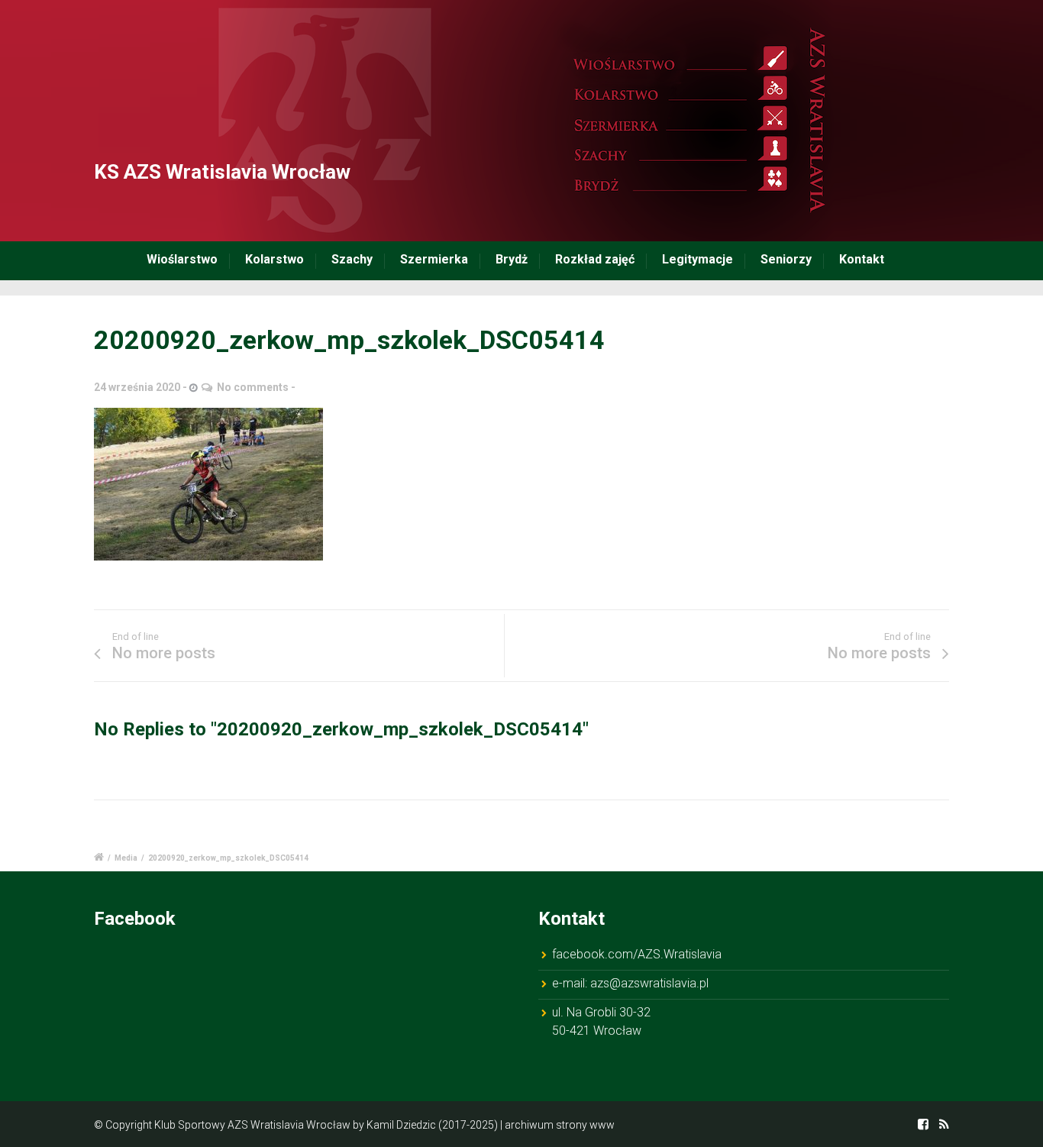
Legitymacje (697, 259)
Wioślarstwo (182, 259)
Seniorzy (786, 259)
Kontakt (861, 259)
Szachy (352, 259)
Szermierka (434, 259)
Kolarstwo (274, 259)
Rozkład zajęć (595, 259)
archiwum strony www (560, 1125)
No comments (253, 387)
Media (126, 858)
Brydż (512, 259)
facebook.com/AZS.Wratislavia (637, 954)
